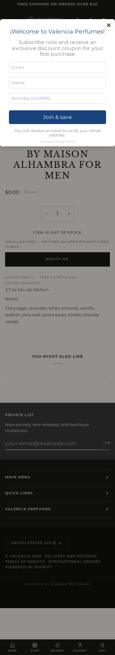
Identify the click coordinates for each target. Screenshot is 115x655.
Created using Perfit (57, 141)
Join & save (57, 117)
